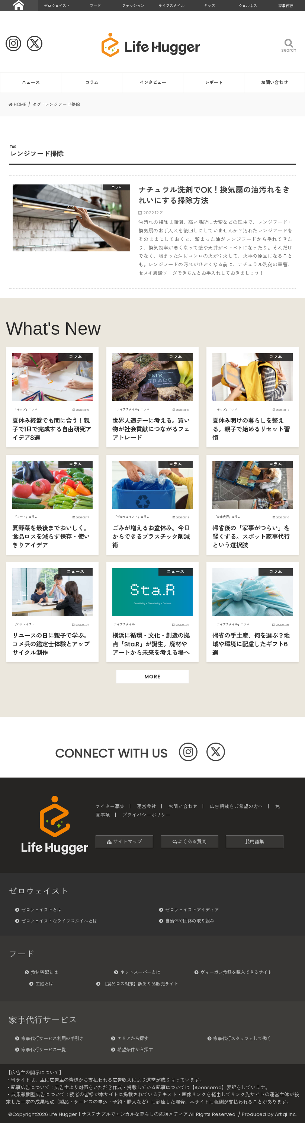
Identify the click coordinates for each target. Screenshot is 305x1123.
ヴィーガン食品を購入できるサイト (236, 972)
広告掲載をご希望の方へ (236, 806)
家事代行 (285, 6)
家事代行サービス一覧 (43, 1049)
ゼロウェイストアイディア (192, 910)
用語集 (257, 841)
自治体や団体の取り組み (189, 921)
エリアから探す (132, 1038)
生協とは (44, 984)
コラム (92, 82)
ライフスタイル (171, 6)
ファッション (133, 6)
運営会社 (146, 806)
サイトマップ (127, 841)
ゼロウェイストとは (41, 910)
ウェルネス (247, 6)
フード (95, 6)
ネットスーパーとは (140, 972)
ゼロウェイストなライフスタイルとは (59, 921)
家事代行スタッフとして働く (242, 1038)
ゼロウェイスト (57, 6)
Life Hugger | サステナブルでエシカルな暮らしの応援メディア (118, 1114)
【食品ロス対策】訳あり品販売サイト (140, 984)
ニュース (31, 82)
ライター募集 (110, 806)
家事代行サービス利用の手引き (52, 1038)
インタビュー (152, 82)
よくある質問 (191, 841)
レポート (214, 82)
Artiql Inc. (286, 1114)
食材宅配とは (44, 972)
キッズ (209, 6)
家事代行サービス (43, 1020)
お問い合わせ (274, 82)
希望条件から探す (135, 1049)
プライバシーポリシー (146, 815)
